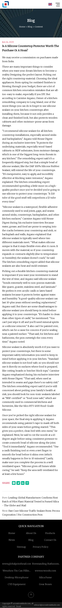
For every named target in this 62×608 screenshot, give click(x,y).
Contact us (50, 539)
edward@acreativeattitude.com (47, 605)
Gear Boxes (45, 584)
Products (50, 533)
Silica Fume (45, 577)
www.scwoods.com (45, 570)
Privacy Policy (40, 546)
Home (22, 26)
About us (31, 533)
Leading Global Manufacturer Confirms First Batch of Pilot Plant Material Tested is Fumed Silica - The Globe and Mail (30, 501)
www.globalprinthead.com (17, 563)
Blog (30, 26)
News (12, 539)
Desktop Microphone (17, 577)
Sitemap (21, 546)
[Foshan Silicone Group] (5, 4)
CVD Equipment (17, 584)
